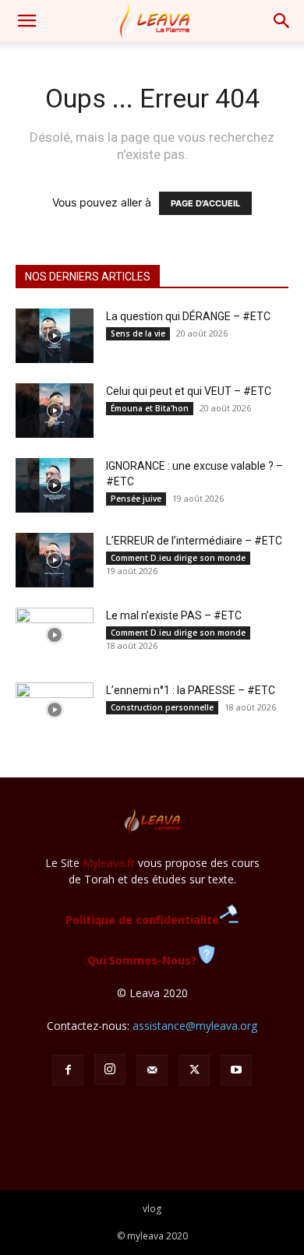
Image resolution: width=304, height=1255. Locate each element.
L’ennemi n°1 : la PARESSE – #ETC (190, 690)
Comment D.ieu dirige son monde (178, 557)
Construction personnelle (162, 707)
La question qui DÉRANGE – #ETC (188, 316)
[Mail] (152, 1070)
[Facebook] (67, 1070)
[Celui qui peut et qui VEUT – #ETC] (55, 410)
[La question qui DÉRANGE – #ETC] (55, 335)
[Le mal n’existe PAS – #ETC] (55, 635)
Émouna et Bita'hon (150, 408)
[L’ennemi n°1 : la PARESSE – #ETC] (55, 709)
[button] (26, 21)
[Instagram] (109, 1069)
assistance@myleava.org (195, 1025)
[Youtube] (236, 1070)
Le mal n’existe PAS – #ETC (174, 615)
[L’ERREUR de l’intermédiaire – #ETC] (55, 560)
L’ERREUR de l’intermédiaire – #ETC (194, 540)
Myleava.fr (109, 862)
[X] (194, 1070)
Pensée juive (136, 498)
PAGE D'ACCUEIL (205, 203)
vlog (152, 1208)
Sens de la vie (138, 333)
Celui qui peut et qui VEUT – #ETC (188, 391)
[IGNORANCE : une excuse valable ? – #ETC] (55, 485)
